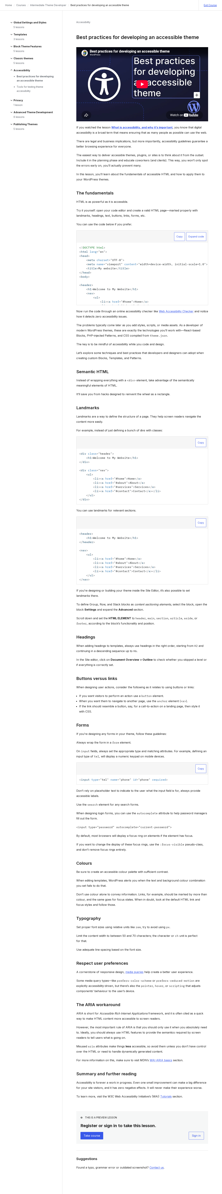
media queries (134, 972)
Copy (179, 236)
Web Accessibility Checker (176, 311)
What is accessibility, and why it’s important (142, 127)
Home (8, 5)
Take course (92, 1135)
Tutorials (166, 1096)
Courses (21, 5)
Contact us (157, 1167)
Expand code (196, 236)
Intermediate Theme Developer (48, 5)
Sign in (196, 1135)
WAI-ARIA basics (161, 1060)
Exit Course (210, 5)
